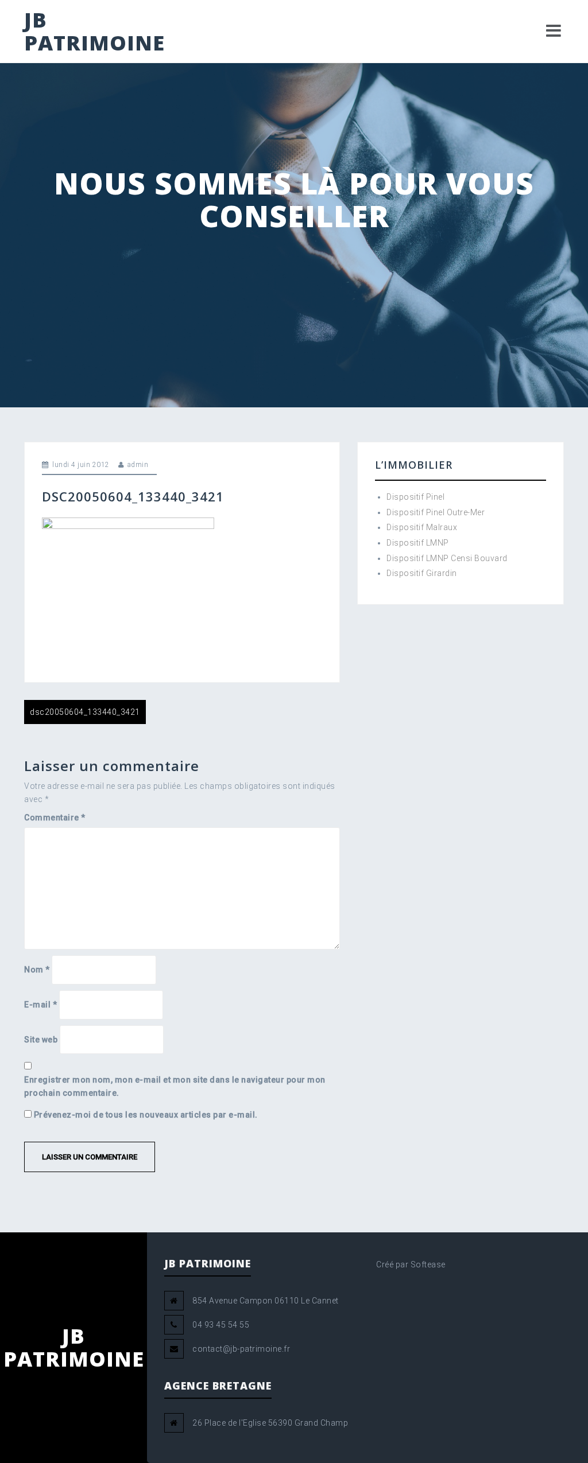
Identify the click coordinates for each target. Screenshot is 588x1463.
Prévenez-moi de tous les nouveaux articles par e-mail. (146, 1114)
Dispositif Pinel (415, 496)
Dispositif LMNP (417, 542)
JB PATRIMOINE (94, 31)
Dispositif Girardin (421, 573)
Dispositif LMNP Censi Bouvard (447, 558)
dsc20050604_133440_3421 (85, 712)
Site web (40, 1039)
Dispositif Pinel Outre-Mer (435, 512)
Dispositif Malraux (421, 527)
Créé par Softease (411, 1264)
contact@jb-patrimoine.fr (241, 1348)
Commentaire (55, 817)
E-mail (40, 1004)
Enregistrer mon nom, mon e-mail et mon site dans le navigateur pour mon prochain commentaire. (175, 1086)
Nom (37, 969)
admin (138, 465)
